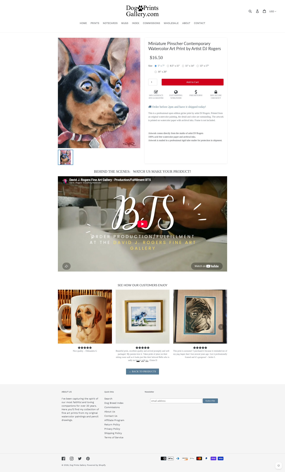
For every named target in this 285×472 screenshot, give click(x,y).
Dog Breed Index (114, 403)
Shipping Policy (113, 433)
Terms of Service (113, 437)
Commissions (112, 407)
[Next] (221, 327)
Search (108, 398)
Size (150, 65)
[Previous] (64, 327)
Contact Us (110, 415)
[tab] (138, 361)
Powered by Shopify (96, 465)
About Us (109, 411)
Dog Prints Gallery (78, 465)
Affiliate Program (114, 420)
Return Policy (112, 424)
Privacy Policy (112, 428)
